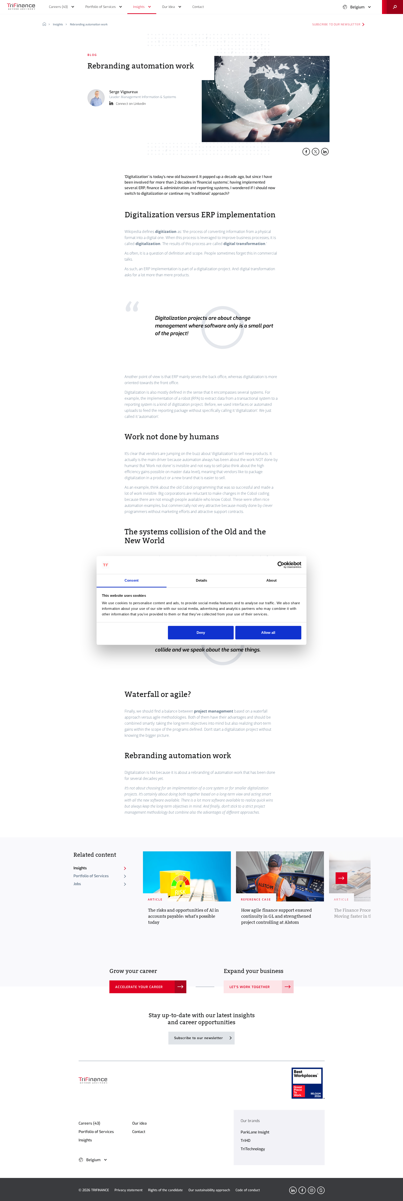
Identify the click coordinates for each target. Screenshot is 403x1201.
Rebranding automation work (89, 24)
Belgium (357, 7)
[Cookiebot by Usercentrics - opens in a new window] (281, 565)
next (341, 878)
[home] (46, 24)
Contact (138, 1131)
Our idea (139, 1123)
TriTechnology (253, 1148)
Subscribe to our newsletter (336, 24)
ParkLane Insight (255, 1132)
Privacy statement (128, 1190)
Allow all (268, 633)
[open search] (392, 7)
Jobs (77, 883)
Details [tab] (201, 580)
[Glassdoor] (321, 1190)
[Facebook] (302, 1190)
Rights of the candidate (165, 1190)
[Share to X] (315, 151)
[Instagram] (311, 1190)
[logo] (21, 6)
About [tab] (271, 580)
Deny (201, 633)
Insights (58, 24)
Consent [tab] (132, 580)
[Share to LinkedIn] (325, 151)
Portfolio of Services (91, 875)
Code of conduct (248, 1190)
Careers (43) (89, 1123)
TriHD (245, 1140)
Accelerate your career (139, 987)
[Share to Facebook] (306, 151)
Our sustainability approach (209, 1190)
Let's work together (249, 987)
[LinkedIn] (293, 1190)
